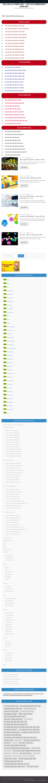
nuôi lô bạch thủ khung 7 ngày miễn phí (32, 216)
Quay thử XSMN (10, 402)
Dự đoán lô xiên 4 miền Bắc (29, 730)
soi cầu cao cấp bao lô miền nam (12, 515)
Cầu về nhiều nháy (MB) (11, 348)
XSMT (8, 287)
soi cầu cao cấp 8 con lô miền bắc (12, 446)
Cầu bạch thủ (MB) (10, 337)
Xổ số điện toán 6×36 (9, 591)
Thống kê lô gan (10, 355)
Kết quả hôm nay (7, 549)
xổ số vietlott (9, 305)
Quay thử (5, 650)
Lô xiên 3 (7, 743)
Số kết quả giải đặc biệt (27, 759)
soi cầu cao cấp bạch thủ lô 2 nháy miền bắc (14, 470)
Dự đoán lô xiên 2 (11, 730)
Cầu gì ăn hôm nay (7, 538)
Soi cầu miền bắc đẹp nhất (8, 427)
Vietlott (5, 564)
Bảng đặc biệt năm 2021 (13, 709)
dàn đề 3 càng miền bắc (13, 719)
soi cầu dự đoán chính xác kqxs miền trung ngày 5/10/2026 (31, 197)
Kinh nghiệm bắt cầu (7, 540)
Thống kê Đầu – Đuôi (10, 373)
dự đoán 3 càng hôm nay (28, 719)
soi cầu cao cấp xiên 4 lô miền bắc (12, 482)
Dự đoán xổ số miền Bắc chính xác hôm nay (20, 737)
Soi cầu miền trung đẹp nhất (9, 486)
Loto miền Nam (9, 391)
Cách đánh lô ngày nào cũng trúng (26, 711)
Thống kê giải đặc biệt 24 (13, 761)
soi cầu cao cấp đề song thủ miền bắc (13, 463)
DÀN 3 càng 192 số (25, 714)
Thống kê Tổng (9, 377)
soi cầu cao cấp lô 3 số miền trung (12, 498)
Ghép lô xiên (8, 740)
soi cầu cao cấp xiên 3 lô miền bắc (12, 479)
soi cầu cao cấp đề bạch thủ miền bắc (13, 453)
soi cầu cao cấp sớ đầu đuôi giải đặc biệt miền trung (16, 503)
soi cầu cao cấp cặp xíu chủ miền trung (13, 491)
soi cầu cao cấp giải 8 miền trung (12, 496)
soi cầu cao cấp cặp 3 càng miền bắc (12, 449)
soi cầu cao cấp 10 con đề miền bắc (12, 439)
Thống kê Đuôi (9, 369)
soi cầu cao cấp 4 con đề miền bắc (12, 432)
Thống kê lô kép (10, 362)
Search (21, 256)
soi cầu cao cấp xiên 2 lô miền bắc (12, 477)
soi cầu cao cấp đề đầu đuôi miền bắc (13, 456)
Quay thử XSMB (9, 398)
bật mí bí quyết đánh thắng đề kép (30, 178)
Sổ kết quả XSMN (10, 297)
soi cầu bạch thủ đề (7, 750)
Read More (24, 167)
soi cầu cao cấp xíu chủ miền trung (12, 508)
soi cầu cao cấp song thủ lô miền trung (13, 505)
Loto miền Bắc (9, 387)
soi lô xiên (32, 756)
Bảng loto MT (8, 641)
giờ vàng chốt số (18, 740)
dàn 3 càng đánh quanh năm (14, 716)
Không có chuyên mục (32, 740)
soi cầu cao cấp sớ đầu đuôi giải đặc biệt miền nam (15, 529)
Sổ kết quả (5, 552)
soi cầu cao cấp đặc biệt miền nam (12, 520)
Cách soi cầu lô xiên (11, 711)
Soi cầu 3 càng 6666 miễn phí (15, 745)
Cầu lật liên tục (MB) (10, 341)
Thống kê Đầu (9, 366)
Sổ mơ (8, 413)
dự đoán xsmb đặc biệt (12, 735)
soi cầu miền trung (7, 756)
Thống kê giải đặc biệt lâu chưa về (16, 764)
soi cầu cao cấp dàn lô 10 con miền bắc (13, 451)
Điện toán (5, 583)
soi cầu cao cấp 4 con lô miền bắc (12, 442)
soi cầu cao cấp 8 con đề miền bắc (12, 437)
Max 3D (8, 315)
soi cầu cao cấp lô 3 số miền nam (12, 524)
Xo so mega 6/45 (10, 308)
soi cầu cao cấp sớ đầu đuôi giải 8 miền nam (14, 527)
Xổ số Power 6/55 (9, 572)
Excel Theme (32, 780)
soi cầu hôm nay (7, 753)
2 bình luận (31, 157)
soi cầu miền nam (37, 753)
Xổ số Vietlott (8, 576)
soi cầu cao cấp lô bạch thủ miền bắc (13, 468)
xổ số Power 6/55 (10, 312)
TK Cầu (4, 595)
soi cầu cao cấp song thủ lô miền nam (13, 531)
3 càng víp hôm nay (11, 706)
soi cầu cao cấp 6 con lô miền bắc (12, 444)
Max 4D (8, 319)
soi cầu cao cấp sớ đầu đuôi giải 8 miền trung (14, 501)
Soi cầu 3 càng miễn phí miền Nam (17, 748)
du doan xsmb (10, 714)
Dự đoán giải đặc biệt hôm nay (15, 722)
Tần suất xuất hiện (10, 380)
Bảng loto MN (8, 643)
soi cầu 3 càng (15, 742)
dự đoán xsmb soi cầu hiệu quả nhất (31, 235)
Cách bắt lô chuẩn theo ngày (30, 708)
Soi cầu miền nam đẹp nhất (9, 512)
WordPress (43, 780)
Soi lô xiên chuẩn (10, 758)
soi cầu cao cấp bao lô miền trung (12, 489)
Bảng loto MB (8, 645)
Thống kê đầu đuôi (10, 351)
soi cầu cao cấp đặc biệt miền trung (12, 494)
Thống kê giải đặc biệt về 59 (14, 766)
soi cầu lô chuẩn (15, 753)
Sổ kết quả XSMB (10, 294)
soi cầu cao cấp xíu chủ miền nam (12, 534)
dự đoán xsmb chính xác (30, 732)
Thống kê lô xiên (10, 359)
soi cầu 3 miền (35, 748)
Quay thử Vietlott (10, 409)
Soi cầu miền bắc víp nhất (8, 460)
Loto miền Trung (10, 395)
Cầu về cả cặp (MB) (10, 344)
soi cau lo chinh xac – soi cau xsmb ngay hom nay (24, 5)
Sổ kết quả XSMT (10, 301)
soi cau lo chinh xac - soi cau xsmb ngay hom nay (21, 779)
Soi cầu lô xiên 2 (26, 753)
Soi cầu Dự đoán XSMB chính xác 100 (26, 751)
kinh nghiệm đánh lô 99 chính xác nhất (32, 159)
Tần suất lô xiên (32, 766)
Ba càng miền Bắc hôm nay (30, 706)
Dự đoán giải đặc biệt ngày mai (15, 724)
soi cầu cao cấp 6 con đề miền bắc (12, 435)
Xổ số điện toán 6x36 (10, 326)
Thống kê (8, 323)
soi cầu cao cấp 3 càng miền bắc (12, 430)
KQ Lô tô (5, 638)
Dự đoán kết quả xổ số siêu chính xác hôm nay (21, 727)
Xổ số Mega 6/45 (9, 574)
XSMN (8, 283)
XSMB (4, 542)
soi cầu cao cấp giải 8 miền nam (11, 522)
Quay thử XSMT (9, 405)
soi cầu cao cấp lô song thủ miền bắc (13, 475)
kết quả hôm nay (10, 290)
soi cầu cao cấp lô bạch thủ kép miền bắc (13, 465)
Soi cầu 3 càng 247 (26, 743)
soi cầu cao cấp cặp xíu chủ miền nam (13, 517)
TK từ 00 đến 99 (9, 384)
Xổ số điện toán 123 (10, 330)
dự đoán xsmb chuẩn (12, 732)
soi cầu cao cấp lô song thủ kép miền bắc (14, 472)
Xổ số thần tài (9, 333)
